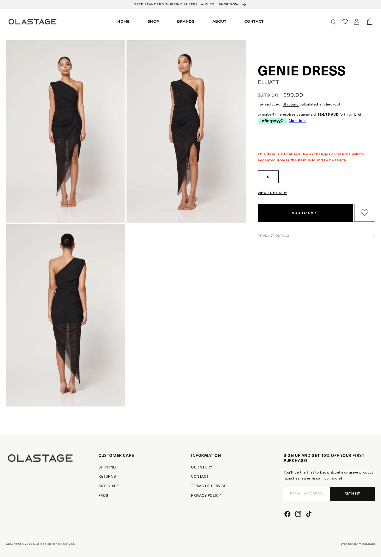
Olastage (39, 543)
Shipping (291, 104)
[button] (153, 21)
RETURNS (107, 476)
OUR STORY (201, 467)
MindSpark (367, 543)
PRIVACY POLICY (206, 495)
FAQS (103, 495)
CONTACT (200, 476)
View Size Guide (272, 192)
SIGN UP (352, 494)
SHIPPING (107, 467)
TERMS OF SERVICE (209, 485)
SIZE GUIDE (109, 485)
